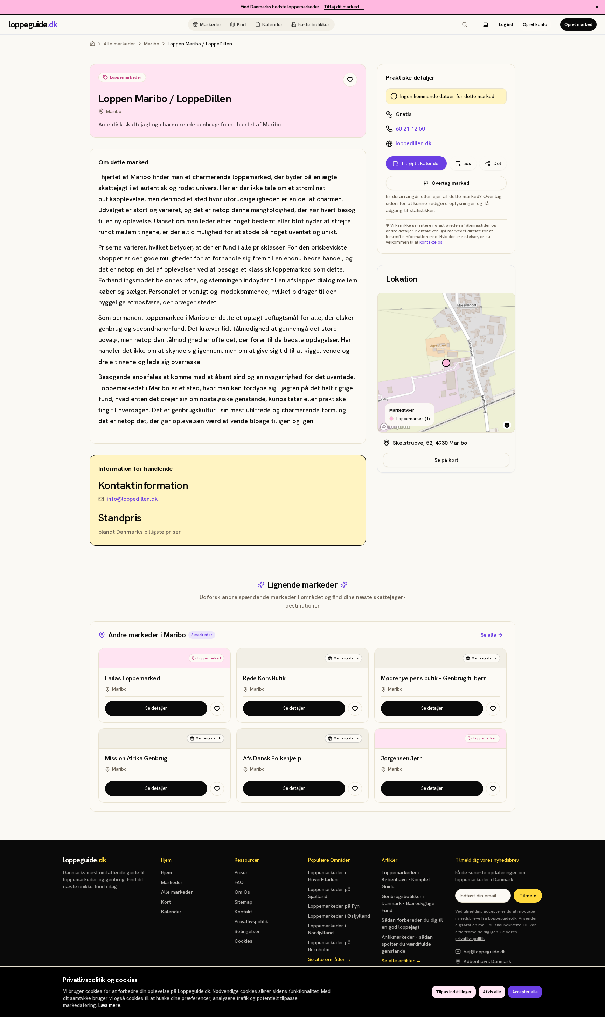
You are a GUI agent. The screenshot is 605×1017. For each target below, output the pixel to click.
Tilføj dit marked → (344, 7)
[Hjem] (92, 44)
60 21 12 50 (410, 128)
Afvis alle (492, 992)
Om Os (242, 892)
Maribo (151, 44)
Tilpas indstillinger (454, 992)
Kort (242, 24)
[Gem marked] (350, 80)
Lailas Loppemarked (132, 678)
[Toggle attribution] (507, 425)
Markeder (211, 24)
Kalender (272, 24)
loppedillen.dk (414, 143)
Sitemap (243, 902)
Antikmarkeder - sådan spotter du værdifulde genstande (407, 944)
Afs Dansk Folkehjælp (272, 758)
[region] (446, 363)
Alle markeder (119, 44)
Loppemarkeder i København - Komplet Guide (406, 879)
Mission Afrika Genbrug (136, 758)
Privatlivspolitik (251, 921)
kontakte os (431, 242)
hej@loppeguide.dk (485, 951)
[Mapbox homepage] (395, 427)
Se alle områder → (329, 959)
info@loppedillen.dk (132, 499)
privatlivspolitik (470, 938)
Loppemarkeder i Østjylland (339, 916)
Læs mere (109, 1005)
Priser (241, 872)
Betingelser (247, 931)
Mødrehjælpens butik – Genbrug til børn (434, 678)
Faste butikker (314, 24)
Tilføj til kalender (420, 163)
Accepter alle (525, 992)
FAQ (239, 882)
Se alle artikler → (401, 961)
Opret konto (535, 24)
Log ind (506, 24)
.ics (467, 163)
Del (497, 163)
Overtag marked (450, 183)
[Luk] (597, 7)
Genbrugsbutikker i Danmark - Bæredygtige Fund (408, 903)
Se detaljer (156, 708)
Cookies (243, 941)
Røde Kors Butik (264, 678)
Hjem (166, 872)
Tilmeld (527, 895)
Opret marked (578, 24)
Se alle (488, 635)
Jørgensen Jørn (402, 758)
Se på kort (446, 460)
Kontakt (243, 912)
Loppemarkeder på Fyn (334, 906)
